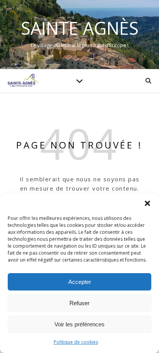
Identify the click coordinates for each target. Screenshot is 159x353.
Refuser (79, 303)
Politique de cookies (76, 342)
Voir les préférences (79, 324)
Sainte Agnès (80, 28)
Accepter (79, 282)
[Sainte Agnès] (23, 81)
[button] (147, 203)
